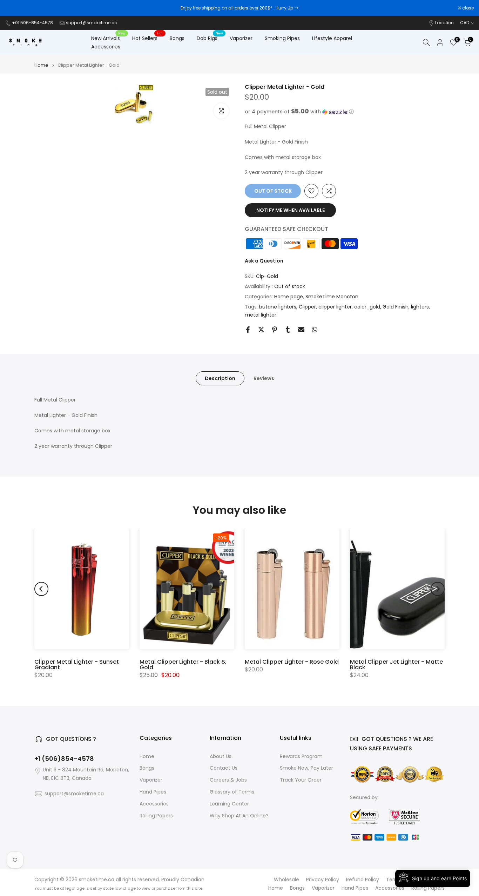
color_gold (367, 306)
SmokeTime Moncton (331, 296)
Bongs (177, 38)
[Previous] (41, 589)
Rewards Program (301, 756)
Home (41, 65)
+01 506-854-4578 (32, 23)
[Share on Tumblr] (288, 329)
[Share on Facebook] (248, 329)
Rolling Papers (156, 815)
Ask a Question (264, 260)
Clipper (307, 306)
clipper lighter (335, 306)
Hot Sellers (147, 38)
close (14, 8)
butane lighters (277, 306)
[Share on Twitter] (261, 329)
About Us (220, 756)
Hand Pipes (153, 792)
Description (220, 378)
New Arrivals (108, 38)
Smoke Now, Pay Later (306, 768)
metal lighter (260, 314)
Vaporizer (241, 38)
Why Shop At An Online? (239, 815)
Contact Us (223, 768)
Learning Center (229, 804)
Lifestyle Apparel (332, 38)
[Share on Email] (301, 329)
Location (444, 23)
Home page (288, 296)
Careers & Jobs (228, 780)
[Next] (438, 589)
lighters (420, 306)
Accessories (105, 46)
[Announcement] (239, 8)
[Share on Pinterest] (274, 329)
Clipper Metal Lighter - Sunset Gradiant (76, 664)
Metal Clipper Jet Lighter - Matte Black (396, 664)
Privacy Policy (322, 879)
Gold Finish (396, 306)
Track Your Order (301, 780)
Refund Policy (362, 879)
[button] (345, 111)
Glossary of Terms (232, 792)
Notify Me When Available (290, 210)
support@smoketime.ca (91, 23)
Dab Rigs (210, 38)
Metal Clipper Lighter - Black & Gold (183, 664)
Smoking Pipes (282, 38)
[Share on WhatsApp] (314, 329)
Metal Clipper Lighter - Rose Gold (292, 662)
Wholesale (286, 879)
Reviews (264, 378)
